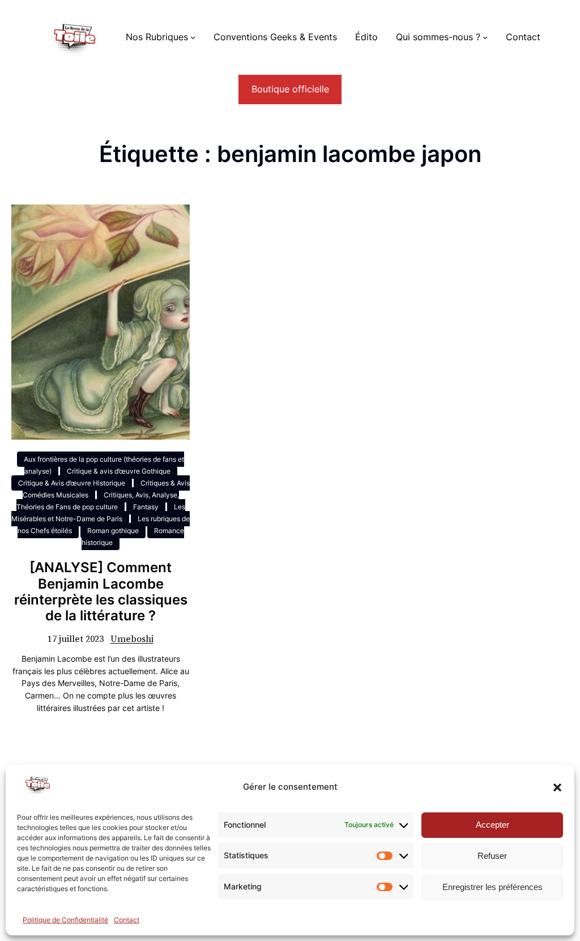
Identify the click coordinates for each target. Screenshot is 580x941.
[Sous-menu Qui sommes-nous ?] (485, 37)
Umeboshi (131, 639)
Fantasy (146, 507)
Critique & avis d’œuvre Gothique (118, 471)
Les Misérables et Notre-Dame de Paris (98, 513)
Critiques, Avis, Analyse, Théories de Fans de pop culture (97, 501)
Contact (126, 920)
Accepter (492, 824)
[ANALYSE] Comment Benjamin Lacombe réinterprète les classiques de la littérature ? (100, 592)
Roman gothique (113, 530)
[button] (557, 787)
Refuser (492, 856)
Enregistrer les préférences (492, 887)
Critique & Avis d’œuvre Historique (71, 483)
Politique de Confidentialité (65, 920)
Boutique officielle (290, 89)
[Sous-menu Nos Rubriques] (192, 37)
